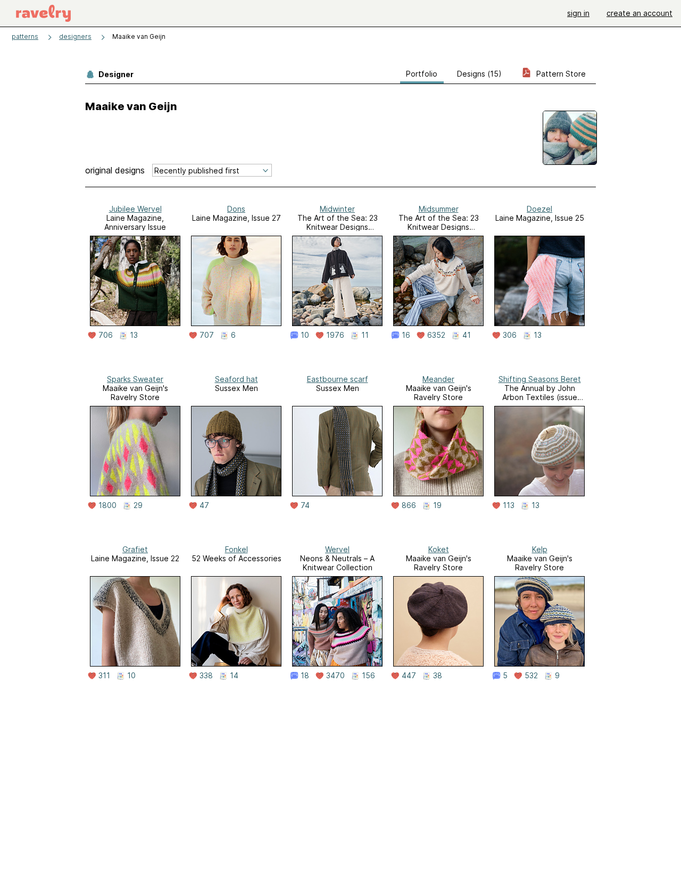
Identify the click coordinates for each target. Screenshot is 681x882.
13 (134, 335)
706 (105, 335)
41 (466, 335)
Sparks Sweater (135, 379)
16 (406, 335)
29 (138, 505)
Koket (438, 549)
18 (305, 675)
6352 (436, 335)
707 (207, 335)
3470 (335, 675)
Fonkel (236, 549)
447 (409, 675)
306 (510, 335)
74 (305, 505)
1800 (107, 505)
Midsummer (439, 208)
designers (75, 36)
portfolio (421, 73)
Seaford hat (236, 379)
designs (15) (479, 73)
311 (104, 675)
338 (206, 675)
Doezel (539, 208)
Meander (438, 379)
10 (305, 335)
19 (437, 505)
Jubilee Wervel (135, 208)
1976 (335, 335)
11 (365, 335)
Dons (236, 208)
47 (204, 505)
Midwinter (337, 208)
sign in (578, 13)
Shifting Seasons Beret (540, 379)
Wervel (337, 549)
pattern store (560, 73)
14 (234, 675)
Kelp (539, 549)
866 (409, 505)
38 (437, 675)
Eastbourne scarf (337, 379)
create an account (639, 13)
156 (368, 675)
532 (531, 675)
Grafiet (135, 549)
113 (508, 505)
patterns (25, 36)
